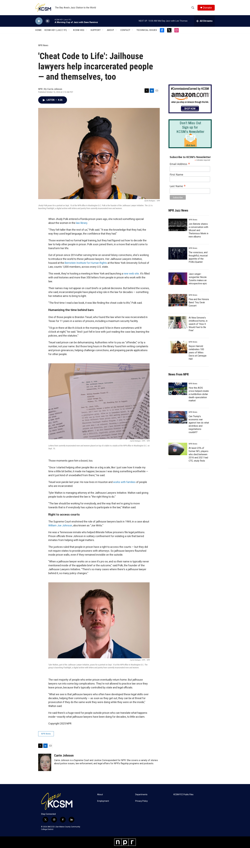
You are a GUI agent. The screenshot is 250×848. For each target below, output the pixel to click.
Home (38, 30)
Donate (207, 7)
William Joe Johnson (60, 525)
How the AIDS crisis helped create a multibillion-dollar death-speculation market (199, 394)
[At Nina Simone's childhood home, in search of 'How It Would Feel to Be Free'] (177, 322)
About (110, 30)
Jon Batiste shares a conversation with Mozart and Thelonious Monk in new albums (198, 230)
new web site (131, 273)
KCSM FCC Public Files (183, 794)
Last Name (178, 186)
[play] (39, 21)
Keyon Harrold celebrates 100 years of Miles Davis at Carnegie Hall (197, 352)
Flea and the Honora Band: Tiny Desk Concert (199, 302)
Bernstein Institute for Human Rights (86, 262)
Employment (103, 801)
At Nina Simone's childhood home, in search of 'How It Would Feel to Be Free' (198, 324)
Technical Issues (147, 30)
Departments (141, 794)
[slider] (52, 20)
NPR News (43, 45)
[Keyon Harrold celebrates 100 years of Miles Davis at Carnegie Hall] (177, 347)
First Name (176, 174)
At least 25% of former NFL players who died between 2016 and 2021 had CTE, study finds (198, 454)
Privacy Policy (141, 801)
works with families (124, 482)
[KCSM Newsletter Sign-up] (190, 133)
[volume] (47, 21)
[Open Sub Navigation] (69, 30)
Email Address (180, 163)
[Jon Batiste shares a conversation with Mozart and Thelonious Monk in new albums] (177, 225)
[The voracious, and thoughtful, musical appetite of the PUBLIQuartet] (177, 253)
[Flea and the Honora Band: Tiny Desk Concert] (177, 300)
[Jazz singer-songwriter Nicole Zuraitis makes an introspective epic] (177, 278)
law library (81, 222)
